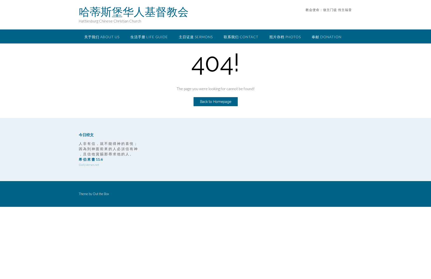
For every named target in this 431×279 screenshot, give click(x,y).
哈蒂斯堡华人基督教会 (134, 12)
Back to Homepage (215, 102)
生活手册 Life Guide (149, 37)
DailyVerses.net (89, 165)
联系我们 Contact (241, 37)
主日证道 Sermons (196, 37)
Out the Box (101, 194)
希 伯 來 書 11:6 (91, 159)
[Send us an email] (343, 17)
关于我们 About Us (101, 37)
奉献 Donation (326, 37)
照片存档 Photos (285, 37)
